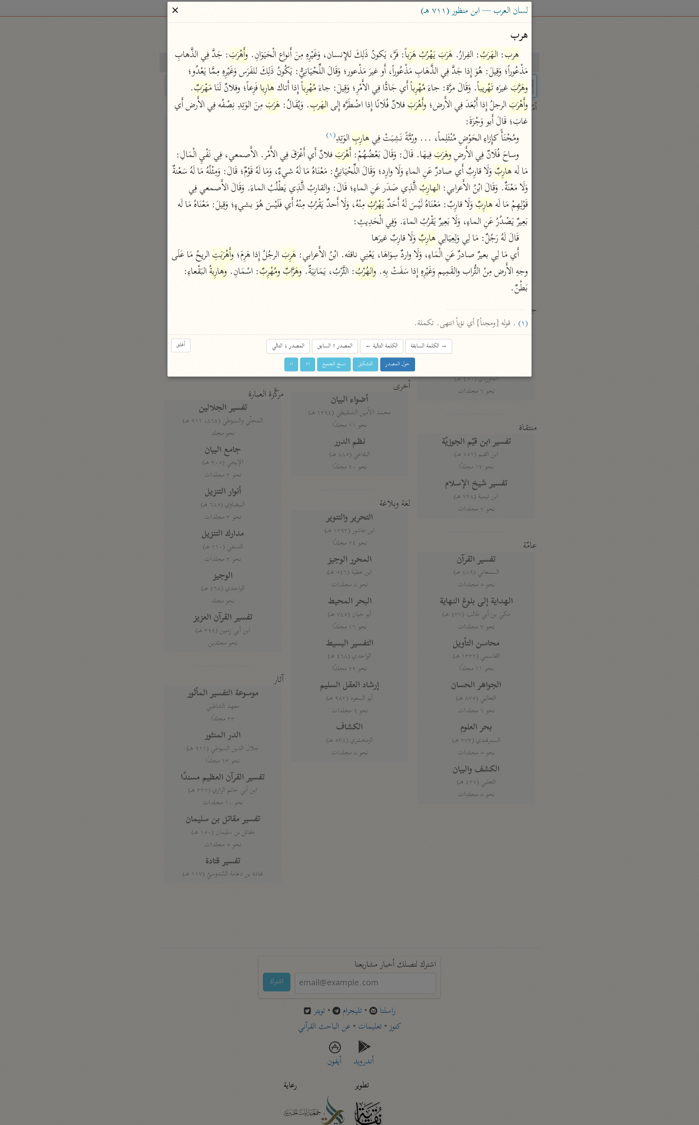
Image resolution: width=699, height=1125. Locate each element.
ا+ (307, 364)
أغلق (180, 345)
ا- (291, 364)
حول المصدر (398, 364)
